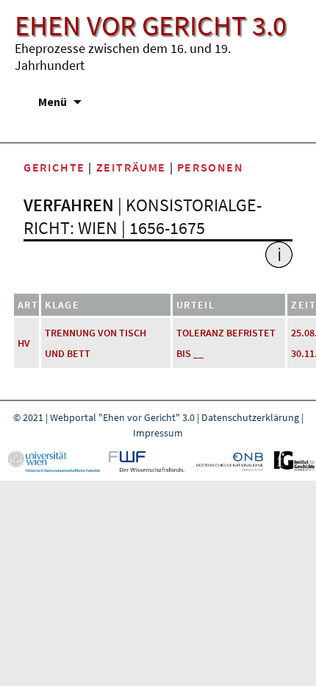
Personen (210, 167)
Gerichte (54, 167)
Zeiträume (131, 167)
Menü (52, 101)
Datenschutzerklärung (250, 417)
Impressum (158, 432)
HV (24, 343)
